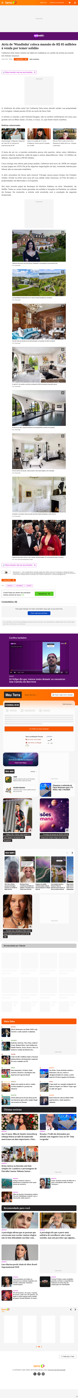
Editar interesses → (68, 704)
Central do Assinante (57, 2)
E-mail (69, 2)
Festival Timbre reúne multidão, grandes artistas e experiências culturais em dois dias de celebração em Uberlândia (62, 1282)
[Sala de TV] (6, 572)
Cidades (13, 1054)
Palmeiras (14, 1040)
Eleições (51, 1068)
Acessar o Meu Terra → (31, 695)
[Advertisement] (54, 1197)
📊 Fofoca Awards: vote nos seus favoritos (17, 72)
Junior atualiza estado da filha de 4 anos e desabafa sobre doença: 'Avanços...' (63, 1182)
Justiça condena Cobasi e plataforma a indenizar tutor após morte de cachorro (24, 1182)
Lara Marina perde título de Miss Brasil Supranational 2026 (19, 1265)
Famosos (10, 585)
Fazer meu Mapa (20, 763)
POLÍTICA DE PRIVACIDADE (56, 1370)
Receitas (13, 1081)
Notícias (13, 1027)
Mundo (51, 1081)
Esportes (13, 1095)
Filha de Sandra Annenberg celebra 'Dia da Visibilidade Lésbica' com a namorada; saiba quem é (25, 1196)
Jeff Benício (19, 585)
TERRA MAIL (43, 2)
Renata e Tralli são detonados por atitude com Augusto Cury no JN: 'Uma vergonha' (57, 1136)
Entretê (29, 585)
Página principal (11, 2)
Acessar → (34, 771)
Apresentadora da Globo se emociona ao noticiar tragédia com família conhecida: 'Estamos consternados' (25, 1282)
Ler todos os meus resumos (39, 729)
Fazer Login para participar (39, 613)
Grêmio (13, 1068)
